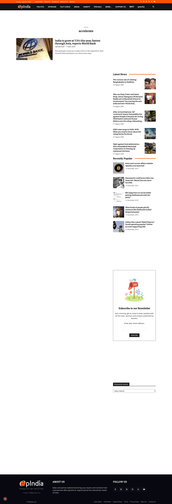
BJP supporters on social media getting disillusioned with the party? (138, 195)
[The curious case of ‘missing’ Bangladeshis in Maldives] (150, 83)
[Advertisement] (134, 361)
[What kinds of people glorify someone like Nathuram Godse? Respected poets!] (118, 212)
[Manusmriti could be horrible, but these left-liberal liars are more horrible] (118, 182)
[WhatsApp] (151, 1)
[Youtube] (154, 1)
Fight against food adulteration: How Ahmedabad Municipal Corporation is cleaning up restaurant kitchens (126, 147)
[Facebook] (141, 1)
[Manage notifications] (5, 499)
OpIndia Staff (59, 47)
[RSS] (146, 1)
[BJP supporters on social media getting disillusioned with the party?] (118, 197)
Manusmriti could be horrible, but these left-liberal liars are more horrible (139, 180)
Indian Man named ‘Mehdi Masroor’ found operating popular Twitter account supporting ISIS (140, 224)
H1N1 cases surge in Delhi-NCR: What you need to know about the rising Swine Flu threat (127, 131)
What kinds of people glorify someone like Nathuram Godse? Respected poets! (138, 209)
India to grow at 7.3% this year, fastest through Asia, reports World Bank (77, 42)
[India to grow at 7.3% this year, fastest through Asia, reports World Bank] (34, 49)
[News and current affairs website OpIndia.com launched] (118, 168)
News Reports (22, 59)
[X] (149, 1)
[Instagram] (143, 1)
